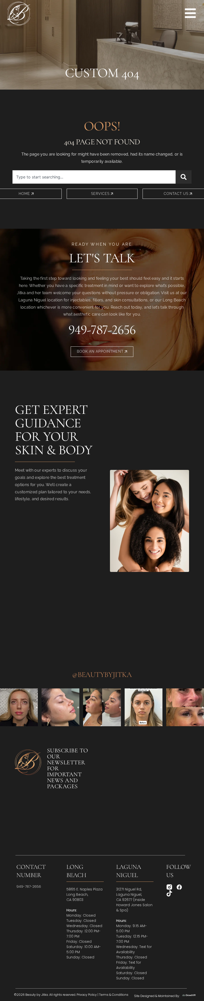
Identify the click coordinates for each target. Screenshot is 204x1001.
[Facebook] (179, 887)
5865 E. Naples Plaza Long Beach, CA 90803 (84, 894)
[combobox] (94, 177)
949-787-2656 (102, 330)
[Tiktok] (169, 893)
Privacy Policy (87, 995)
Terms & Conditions (113, 995)
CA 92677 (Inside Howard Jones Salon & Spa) (134, 905)
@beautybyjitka (102, 674)
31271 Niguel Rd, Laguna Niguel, (129, 892)
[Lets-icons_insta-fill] (169, 887)
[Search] (184, 177)
